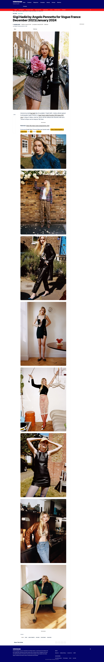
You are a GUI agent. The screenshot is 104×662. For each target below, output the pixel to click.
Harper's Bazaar (38, 9)
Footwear (64, 9)
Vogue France (43, 637)
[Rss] (90, 10)
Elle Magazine (21, 9)
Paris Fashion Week (29, 9)
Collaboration (45, 9)
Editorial (15, 13)
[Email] (23, 29)
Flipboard (39, 131)
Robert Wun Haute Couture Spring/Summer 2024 (37, 125)
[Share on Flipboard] (20, 29)
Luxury (51, 9)
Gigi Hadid (32, 113)
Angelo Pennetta (31, 637)
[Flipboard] (89, 10)
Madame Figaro (57, 9)
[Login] (85, 4)
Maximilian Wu (17, 24)
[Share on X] (18, 29)
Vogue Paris (49, 637)
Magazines (20, 13)
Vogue (15, 9)
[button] (88, 4)
